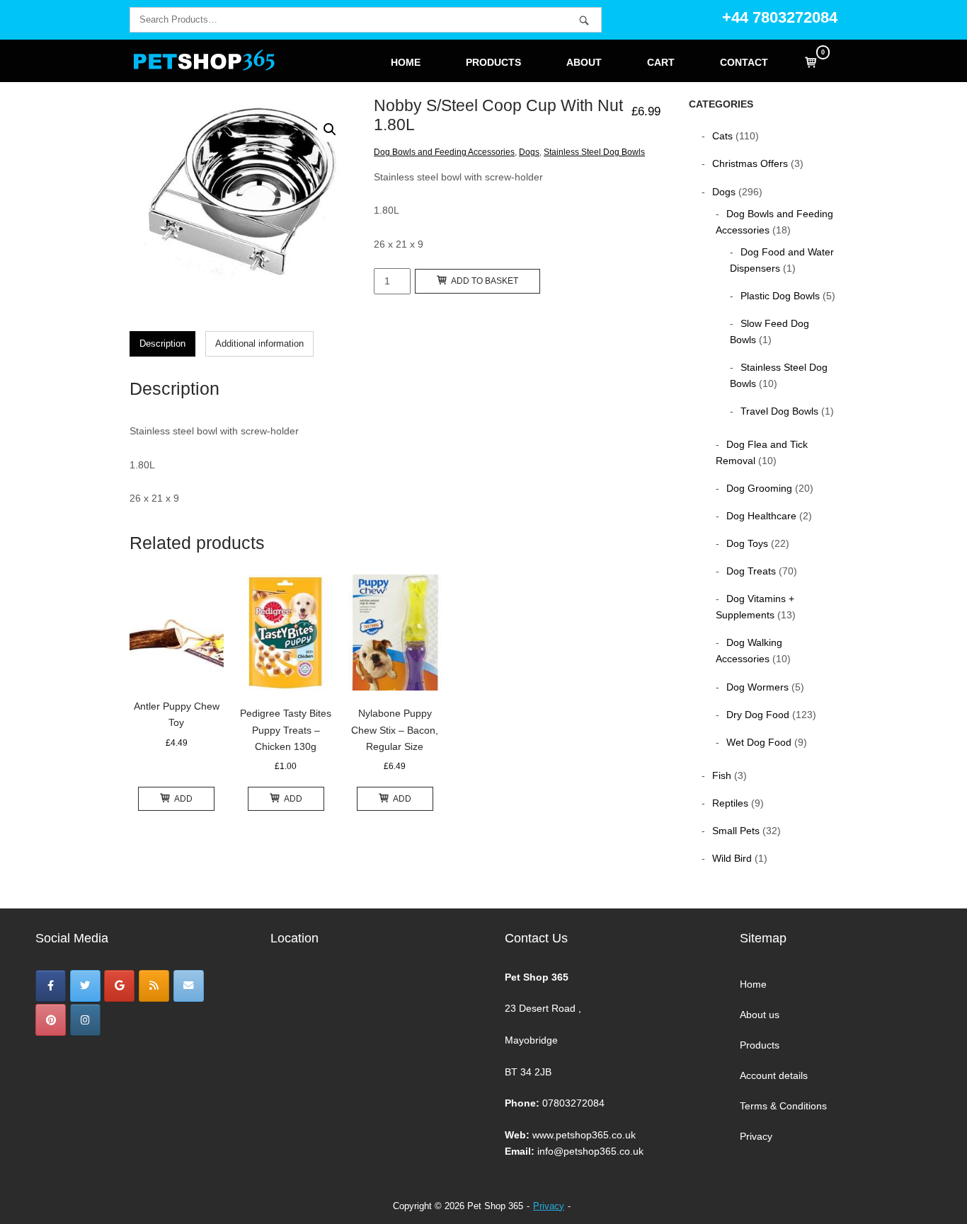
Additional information (259, 343)
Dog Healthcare (761, 515)
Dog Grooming (759, 488)
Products (759, 1045)
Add (183, 799)
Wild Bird (732, 858)
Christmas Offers (750, 163)
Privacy (756, 1136)
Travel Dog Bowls (779, 411)
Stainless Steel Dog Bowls (594, 152)
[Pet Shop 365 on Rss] (154, 986)
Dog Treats (751, 571)
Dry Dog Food (757, 714)
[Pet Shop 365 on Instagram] (85, 1020)
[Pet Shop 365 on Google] (119, 986)
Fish (721, 775)
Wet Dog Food (758, 742)
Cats (722, 136)
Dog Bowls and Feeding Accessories (444, 152)
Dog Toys (747, 543)
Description (162, 343)
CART (661, 62)
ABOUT (584, 62)
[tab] (162, 344)
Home (753, 984)
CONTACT (744, 62)
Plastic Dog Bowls (780, 295)
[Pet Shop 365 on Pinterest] (50, 1020)
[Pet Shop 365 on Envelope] (188, 986)
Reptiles (730, 803)
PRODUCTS (493, 62)
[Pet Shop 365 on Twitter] (85, 986)
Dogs (529, 152)
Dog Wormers (757, 687)
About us (759, 1014)
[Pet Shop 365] (50, 986)
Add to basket (484, 281)
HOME (405, 62)
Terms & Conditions (783, 1106)
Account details (774, 1075)
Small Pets (736, 830)
